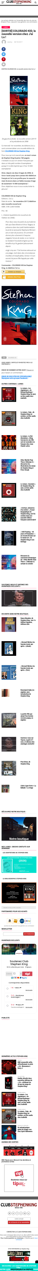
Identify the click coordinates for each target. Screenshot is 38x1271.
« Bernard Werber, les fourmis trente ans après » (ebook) (28, 644)
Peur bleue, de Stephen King (25, 763)
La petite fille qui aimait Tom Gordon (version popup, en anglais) (27, 717)
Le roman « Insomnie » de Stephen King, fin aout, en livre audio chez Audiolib (28, 487)
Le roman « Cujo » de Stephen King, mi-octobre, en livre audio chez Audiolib (28, 415)
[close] (36, 1261)
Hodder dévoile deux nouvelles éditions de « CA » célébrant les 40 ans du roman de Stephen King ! (25, 1082)
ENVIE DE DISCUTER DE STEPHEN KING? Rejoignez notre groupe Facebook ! (17, 377)
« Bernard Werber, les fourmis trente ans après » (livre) (28, 668)
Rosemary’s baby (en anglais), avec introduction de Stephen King (27, 693)
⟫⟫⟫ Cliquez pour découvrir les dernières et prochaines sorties (16, 1161)
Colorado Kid (12, 357)
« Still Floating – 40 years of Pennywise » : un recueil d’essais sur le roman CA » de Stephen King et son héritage (28, 537)
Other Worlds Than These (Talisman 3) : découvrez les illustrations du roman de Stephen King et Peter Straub (28, 465)
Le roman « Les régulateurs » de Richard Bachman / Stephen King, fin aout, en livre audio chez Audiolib (28, 393)
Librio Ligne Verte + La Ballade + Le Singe (28, 787)
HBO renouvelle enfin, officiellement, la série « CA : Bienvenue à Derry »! (25, 1065)
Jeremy (9, 42)
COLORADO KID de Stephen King (17, 151)
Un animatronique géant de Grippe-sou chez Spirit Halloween (25, 1129)
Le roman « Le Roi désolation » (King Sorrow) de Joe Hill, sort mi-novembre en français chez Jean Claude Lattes (28, 441)
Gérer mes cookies (19, 1262)
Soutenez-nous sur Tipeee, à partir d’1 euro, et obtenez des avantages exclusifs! (27, 741)
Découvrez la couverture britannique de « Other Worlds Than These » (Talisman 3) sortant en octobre (28, 560)
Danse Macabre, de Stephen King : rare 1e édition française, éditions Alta (28, 621)
